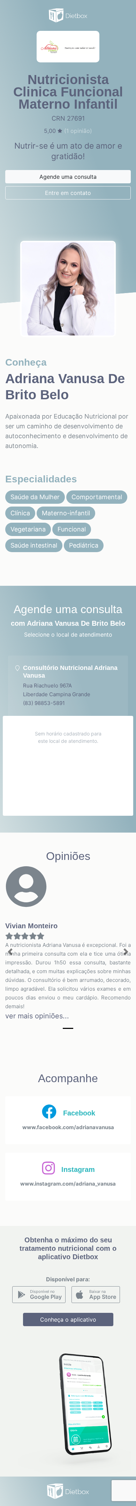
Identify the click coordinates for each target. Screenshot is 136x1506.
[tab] (68, 686)
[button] (10, 952)
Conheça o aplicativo (68, 1319)
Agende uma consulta (68, 176)
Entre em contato (68, 192)
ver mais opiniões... (37, 1016)
